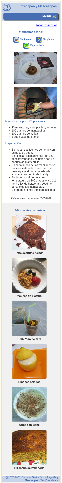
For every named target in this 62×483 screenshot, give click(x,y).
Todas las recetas (46, 25)
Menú (47, 16)
